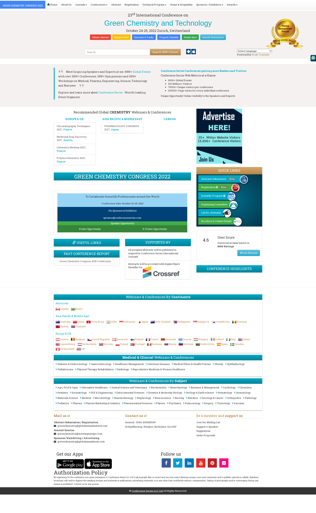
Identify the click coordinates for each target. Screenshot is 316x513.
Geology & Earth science (200, 392)
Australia (65, 321)
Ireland (219, 339)
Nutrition (193, 398)
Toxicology (223, 403)
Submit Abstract (100, 37)
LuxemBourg (67, 344)
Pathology (251, 398)
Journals (80, 4)
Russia (172, 344)
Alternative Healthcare (94, 387)
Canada (64, 308)
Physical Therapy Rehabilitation (95, 369)
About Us (66, 4)
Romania (242, 321)
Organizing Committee (214, 204)
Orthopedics (234, 398)
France (154, 339)
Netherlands (89, 344)
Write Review (248, 253)
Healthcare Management (129, 364)
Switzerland (67, 348)
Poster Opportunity (90, 229)
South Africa (207, 344)
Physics (160, 403)
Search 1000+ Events (165, 52)
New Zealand (162, 321)
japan (145, 321)
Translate (264, 54)
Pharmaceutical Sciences (138, 403)
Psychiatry (175, 403)
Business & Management (205, 387)
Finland (139, 339)
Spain (224, 344)
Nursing (179, 398)
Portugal (140, 344)
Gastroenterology (101, 364)
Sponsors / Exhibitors (208, 4)
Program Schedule (168, 37)
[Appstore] (193, 51)
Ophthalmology (236, 364)
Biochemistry (159, 387)
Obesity (219, 364)
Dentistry (62, 392)
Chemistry (245, 387)
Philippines (184, 321)
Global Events (142, 71)
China (80, 321)
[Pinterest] (212, 463)
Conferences (98, 4)
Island (246, 339)
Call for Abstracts (211, 212)
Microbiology (102, 398)
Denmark (122, 339)
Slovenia (188, 344)
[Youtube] (200, 463)
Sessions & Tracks (144, 37)
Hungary (203, 339)
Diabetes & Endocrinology (72, 364)
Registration (132, 4)
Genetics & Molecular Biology (165, 392)
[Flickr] (223, 463)
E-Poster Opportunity (155, 229)
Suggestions (203, 431)
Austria (64, 339)
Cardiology (229, 387)
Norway (108, 344)
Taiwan (64, 326)
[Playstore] (188, 51)
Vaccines (239, 403)
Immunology (243, 392)
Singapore (203, 321)
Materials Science (67, 398)
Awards (231, 4)
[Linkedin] (189, 463)
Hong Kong (97, 321)
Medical (86, 398)
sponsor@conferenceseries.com (122, 217)
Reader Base (190, 37)
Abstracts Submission (218, 179)
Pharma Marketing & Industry (103, 403)
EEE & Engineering (102, 392)
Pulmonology (192, 403)
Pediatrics (63, 403)
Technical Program (153, 4)
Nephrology (144, 398)
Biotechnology (178, 387)
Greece (187, 339)
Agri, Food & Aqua (67, 387)
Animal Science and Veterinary (129, 387)
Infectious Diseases (158, 364)
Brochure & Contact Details (216, 221)
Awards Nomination (213, 37)
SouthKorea (223, 321)
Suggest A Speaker (207, 426)
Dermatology (79, 392)
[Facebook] (166, 463)
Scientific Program (212, 195)
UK (83, 348)
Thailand (81, 326)
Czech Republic (101, 339)
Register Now (121, 37)
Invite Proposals (205, 435)
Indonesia (129, 321)
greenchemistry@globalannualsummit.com (82, 425)
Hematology (225, 392)
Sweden (239, 344)
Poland (124, 344)
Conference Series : (111, 92)
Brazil (79, 308)
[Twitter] (177, 463)
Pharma (77, 403)
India (114, 321)
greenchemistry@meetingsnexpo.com (79, 433)
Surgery (208, 403)
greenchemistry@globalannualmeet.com (81, 441)
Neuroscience (163, 398)
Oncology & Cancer (212, 398)
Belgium (80, 339)
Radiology (123, 369)
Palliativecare (65, 369)
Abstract (116, 4)
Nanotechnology (123, 398)
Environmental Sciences (130, 392)
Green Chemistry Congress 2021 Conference (85, 261)
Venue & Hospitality (181, 4)
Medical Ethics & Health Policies (192, 364)
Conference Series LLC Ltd (147, 490)
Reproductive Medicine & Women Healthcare (159, 369)
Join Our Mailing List (208, 422)
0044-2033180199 (146, 422)
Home (53, 4)
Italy (233, 339)
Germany (170, 339)
